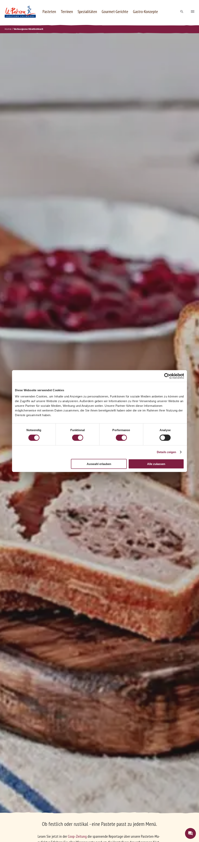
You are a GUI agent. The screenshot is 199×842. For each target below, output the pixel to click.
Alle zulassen (156, 463)
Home (8, 29)
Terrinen (67, 11)
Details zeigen (166, 452)
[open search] (182, 12)
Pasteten (49, 11)
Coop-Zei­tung (77, 836)
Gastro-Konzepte (145, 11)
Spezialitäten (87, 11)
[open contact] (190, 833)
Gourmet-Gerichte (115, 11)
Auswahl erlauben (99, 463)
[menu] (192, 12)
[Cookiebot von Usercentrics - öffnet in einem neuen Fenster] (167, 376)
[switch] (77, 438)
